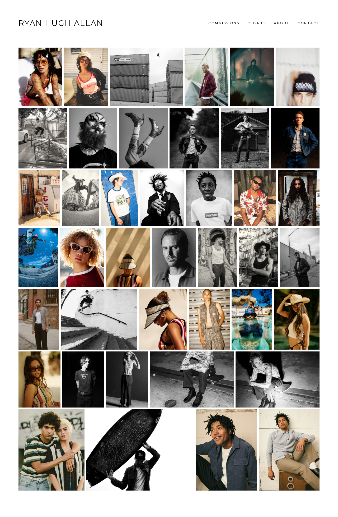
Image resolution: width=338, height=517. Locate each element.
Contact (309, 23)
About (282, 23)
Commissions (224, 23)
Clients (256, 23)
